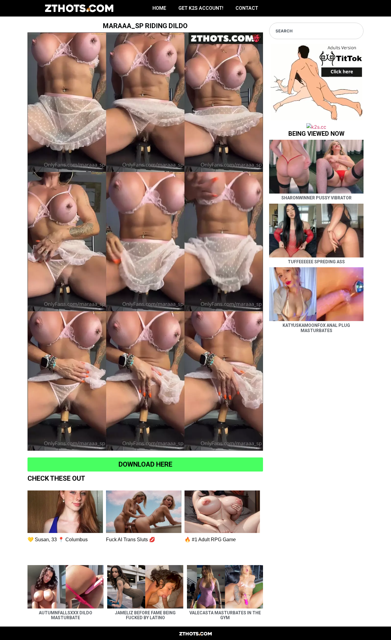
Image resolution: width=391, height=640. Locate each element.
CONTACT (247, 8)
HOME (159, 8)
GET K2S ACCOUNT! (200, 8)
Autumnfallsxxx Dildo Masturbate (65, 615)
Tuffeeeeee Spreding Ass (316, 261)
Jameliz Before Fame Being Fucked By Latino (145, 615)
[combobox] (316, 31)
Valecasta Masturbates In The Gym (225, 615)
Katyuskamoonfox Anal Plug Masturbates (316, 328)
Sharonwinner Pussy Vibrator (316, 197)
